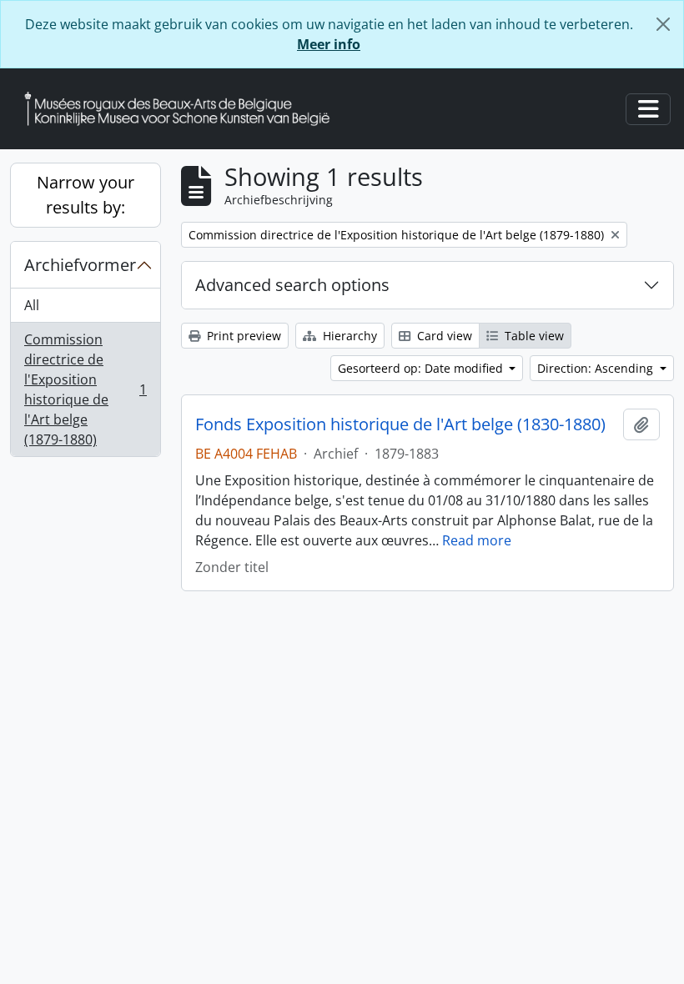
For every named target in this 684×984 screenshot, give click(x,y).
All (31, 305)
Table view (532, 336)
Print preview (242, 336)
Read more (476, 540)
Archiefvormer (80, 265)
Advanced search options (292, 285)
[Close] (663, 24)
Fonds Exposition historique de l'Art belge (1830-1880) (400, 424)
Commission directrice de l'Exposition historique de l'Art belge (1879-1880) (85, 389)
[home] (183, 109)
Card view (443, 336)
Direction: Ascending (596, 368)
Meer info (328, 44)
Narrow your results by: (85, 194)
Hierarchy (348, 336)
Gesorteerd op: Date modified (422, 368)
